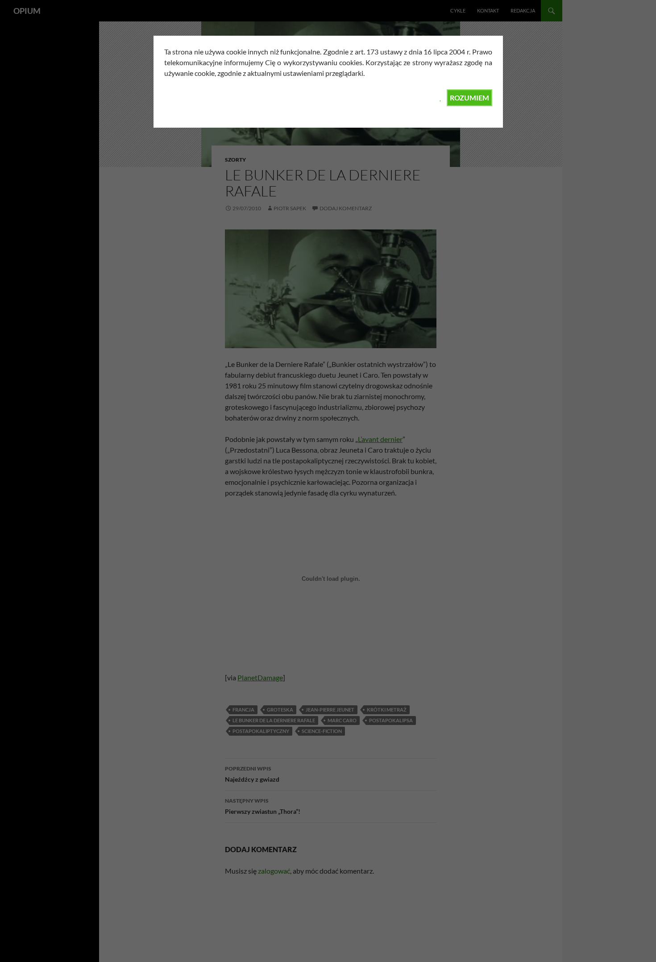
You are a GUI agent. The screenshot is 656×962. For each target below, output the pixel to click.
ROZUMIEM (469, 97)
